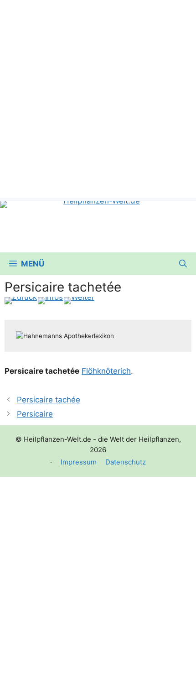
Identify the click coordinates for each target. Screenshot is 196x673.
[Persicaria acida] (79, 300)
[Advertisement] (98, 98)
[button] (183, 263)
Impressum (79, 462)
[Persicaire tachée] (21, 300)
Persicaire (35, 413)
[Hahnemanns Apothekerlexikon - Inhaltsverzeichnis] (50, 300)
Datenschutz (125, 462)
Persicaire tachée (48, 399)
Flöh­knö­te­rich (106, 371)
